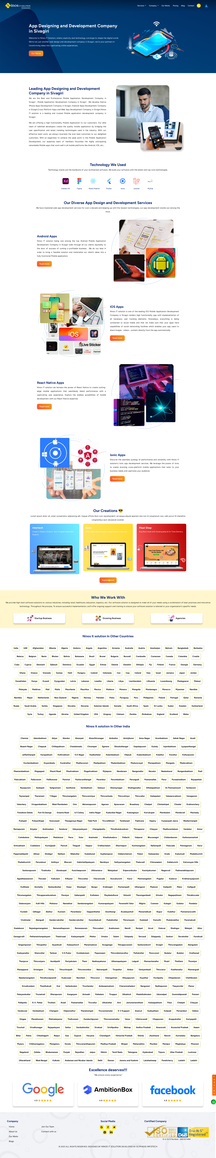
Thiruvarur (161, 969)
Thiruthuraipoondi (48, 978)
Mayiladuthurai (111, 895)
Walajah (188, 928)
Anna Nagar (144, 738)
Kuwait (46, 681)
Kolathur (160, 755)
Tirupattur (117, 969)
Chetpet (148, 804)
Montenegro (151, 689)
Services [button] (141, 6)
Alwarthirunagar (96, 738)
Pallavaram (36, 779)
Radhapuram (161, 986)
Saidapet (40, 788)
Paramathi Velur (126, 903)
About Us (13, 1131)
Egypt (92, 664)
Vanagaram (191, 796)
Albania (52, 648)
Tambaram (191, 788)
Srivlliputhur (113, 1027)
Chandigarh (105, 1035)
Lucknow (192, 1052)
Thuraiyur (192, 961)
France (172, 664)
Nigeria (75, 697)
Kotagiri (167, 903)
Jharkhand (154, 1035)
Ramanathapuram (61, 928)
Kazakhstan (21, 681)
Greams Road (63, 812)
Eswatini (127, 664)
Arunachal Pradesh (179, 1027)
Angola (89, 648)
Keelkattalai (95, 755)
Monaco (123, 689)
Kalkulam (55, 878)
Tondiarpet (125, 821)
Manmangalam (144, 878)
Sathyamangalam (122, 862)
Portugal (174, 697)
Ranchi (167, 1035)
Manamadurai (90, 945)
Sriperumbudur (130, 870)
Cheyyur (154, 829)
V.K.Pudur (66, 953)
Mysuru (20, 1044)
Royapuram (25, 788)
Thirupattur (41, 945)
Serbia (45, 706)
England (160, 714)
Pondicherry (167, 1060)
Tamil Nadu (117, 1052)
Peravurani (154, 953)
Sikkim (104, 1052)
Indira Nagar (95, 812)
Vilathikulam (191, 978)
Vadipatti (167, 887)
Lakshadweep (150, 1060)
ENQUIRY (214, 1085)
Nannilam (80, 978)
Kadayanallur (23, 953)
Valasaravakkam (173, 796)
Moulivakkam (72, 771)
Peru (136, 697)
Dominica (67, 664)
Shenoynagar (116, 788)
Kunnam (61, 912)
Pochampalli (123, 887)
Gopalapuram (140, 746)
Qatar (186, 697)
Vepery (152, 821)
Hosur (69, 887)
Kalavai (161, 928)
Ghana (23, 673)
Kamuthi (157, 920)
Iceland (94, 673)
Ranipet (139, 928)
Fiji (150, 664)
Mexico (97, 689)
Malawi (197, 681)
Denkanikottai (54, 887)
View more (52, 567)
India (16, 648)
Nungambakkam (185, 771)
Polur (169, 1002)
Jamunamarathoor (134, 1002)
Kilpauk (128, 755)
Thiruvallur (140, 796)
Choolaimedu (76, 746)
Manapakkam (154, 763)
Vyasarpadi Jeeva (169, 821)
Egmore (105, 746)
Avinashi (86, 994)
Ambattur (113, 738)
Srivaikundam (28, 986)
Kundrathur (65, 763)
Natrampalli (101, 969)
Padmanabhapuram (185, 870)
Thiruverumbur (84, 969)
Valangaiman (111, 978)
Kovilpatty (158, 978)
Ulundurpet (61, 870)
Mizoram (195, 1044)
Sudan (171, 706)
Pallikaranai (51, 779)
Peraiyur (65, 895)
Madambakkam (118, 763)
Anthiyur (55, 862)
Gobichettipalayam (86, 862)
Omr (75, 804)
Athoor (36, 854)
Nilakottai (74, 854)
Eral (58, 986)
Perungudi (134, 779)
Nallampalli (156, 845)
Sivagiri (159, 945)
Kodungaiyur (133, 812)
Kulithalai (24, 887)
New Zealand (60, 697)
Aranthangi (110, 912)
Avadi (192, 738)
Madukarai (58, 837)
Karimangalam (138, 845)
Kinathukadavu (110, 837)
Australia (129, 648)
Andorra (77, 648)
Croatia (195, 656)
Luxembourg (166, 681)
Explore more (108, 580)
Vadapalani (155, 796)
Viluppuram (157, 1019)
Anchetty (38, 887)
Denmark (40, 664)
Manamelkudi (145, 912)
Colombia (182, 656)
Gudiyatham (153, 1011)
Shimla (141, 1035)
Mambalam (165, 812)
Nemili (127, 928)
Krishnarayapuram (190, 878)
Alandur (66, 738)
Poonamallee (150, 779)
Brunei (103, 656)
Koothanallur (177, 969)
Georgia (184, 664)
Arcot (150, 928)
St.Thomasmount (173, 788)
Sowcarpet (54, 821)
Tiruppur (113, 994)
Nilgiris (142, 903)
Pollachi (126, 837)
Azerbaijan (155, 648)
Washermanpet (190, 821)
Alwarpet (79, 738)
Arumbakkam (161, 738)
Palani (140, 854)
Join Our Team (47, 1126)
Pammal (66, 779)
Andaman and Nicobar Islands (78, 1060)
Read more (44, 264)
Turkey (40, 714)
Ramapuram (19, 829)
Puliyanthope (38, 821)
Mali (48, 689)
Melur (179, 887)
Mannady (194, 812)
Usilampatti (79, 895)
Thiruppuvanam (125, 945)
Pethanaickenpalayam (40, 936)
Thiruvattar (83, 878)
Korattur (173, 755)
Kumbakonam (82, 953)
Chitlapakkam (58, 746)
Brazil (91, 656)
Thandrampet (87, 1011)
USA (96, 714)
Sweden (182, 706)
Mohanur (54, 903)
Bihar (18, 1035)
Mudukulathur (172, 920)
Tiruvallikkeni (108, 821)
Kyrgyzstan (59, 681)
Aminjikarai (128, 738)
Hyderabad (147, 1052)
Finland (160, 664)
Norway (87, 697)
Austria (141, 648)
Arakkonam (114, 928)
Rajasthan (79, 1052)
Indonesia (107, 673)
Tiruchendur (88, 986)
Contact (191, 6)
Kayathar (144, 978)
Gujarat (77, 1035)
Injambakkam (169, 746)
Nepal (29, 697)
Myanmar (180, 689)
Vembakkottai (82, 1027)
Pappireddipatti (21, 854)
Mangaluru (55, 1044)
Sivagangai (107, 945)
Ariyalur (33, 829)
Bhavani (68, 862)
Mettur (93, 936)
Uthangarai (140, 887)
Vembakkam (38, 1011)
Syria (29, 714)
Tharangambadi (143, 895)
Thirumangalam (69, 796)
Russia (16, 706)
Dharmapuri (121, 845)
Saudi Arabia (30, 706)
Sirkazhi (127, 895)
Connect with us (48, 1131)
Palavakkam (20, 779)
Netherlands (43, 697)
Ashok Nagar (179, 738)
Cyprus (28, 664)
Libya (121, 681)
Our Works (166, 6)
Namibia (193, 689)
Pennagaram (186, 845)
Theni (84, 961)
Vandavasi (22, 1011)
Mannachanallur (151, 961)
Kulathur (171, 912)
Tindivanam (73, 1019)
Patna (28, 1035)
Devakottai (183, 936)
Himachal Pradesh (124, 1035)
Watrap (127, 1027)
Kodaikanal (90, 854)
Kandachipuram (91, 1019)
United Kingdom (81, 714)
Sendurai (63, 829)
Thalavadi (140, 862)
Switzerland (197, 706)
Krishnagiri (108, 887)
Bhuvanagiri (153, 837)
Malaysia (23, 689)
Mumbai (153, 1044)
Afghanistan (38, 648)
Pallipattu (22, 1002)
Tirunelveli (40, 994)
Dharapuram (56, 994)
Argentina (102, 648)
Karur (129, 878)
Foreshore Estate (25, 812)
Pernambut (181, 1011)
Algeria (64, 648)
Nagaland (24, 1052)
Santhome (70, 788)
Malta (57, 689)
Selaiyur (101, 788)
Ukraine (64, 714)
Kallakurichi (172, 862)
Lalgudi (135, 961)
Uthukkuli (126, 994)
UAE (25, 648)
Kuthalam (94, 895)
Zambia (133, 714)
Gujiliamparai (106, 854)
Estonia (115, 664)
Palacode (170, 845)
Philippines (148, 697)
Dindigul (48, 854)
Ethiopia (140, 664)
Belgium (32, 656)
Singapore (57, 706)
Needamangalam (27, 978)
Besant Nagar (26, 746)
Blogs (11, 1141)
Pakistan (100, 697)
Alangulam (193, 945)
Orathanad (194, 953)
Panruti (64, 845)
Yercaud (142, 936)
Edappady (156, 936)
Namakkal (67, 903)
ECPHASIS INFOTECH (147, 1146)
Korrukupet (149, 812)
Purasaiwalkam (179, 779)
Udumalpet (161, 994)
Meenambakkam (21, 771)
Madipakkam (100, 763)
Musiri (167, 961)
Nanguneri (145, 986)
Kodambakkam (144, 755)
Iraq (127, 673)
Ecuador (80, 664)
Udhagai (36, 912)
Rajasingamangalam (38, 928)
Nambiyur (104, 862)
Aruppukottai (175, 1019)
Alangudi (40, 920)
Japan (182, 673)
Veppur (88, 845)
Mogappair (39, 771)
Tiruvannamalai (105, 1011)
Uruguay (107, 714)
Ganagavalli (19, 936)
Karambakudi (95, 920)
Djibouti (53, 664)
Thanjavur (23, 961)
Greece (34, 673)
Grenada (47, 673)
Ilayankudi (57, 945)
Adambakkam (40, 738)
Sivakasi (98, 1027)
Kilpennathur (70, 1011)
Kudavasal (66, 978)
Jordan (193, 673)
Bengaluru (195, 1035)
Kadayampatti (77, 936)
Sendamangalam (85, 903)
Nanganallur (137, 771)
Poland (162, 697)
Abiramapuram (89, 804)
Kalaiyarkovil (73, 945)
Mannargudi (193, 969)
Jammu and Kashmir (128, 1060)
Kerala (68, 1044)
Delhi (100, 1060)
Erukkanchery (192, 804)
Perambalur (76, 912)
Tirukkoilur (46, 870)
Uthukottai (107, 1002)
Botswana (79, 656)
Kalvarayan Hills (190, 862)
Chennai (24, 738)
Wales (186, 714)
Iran (118, 673)
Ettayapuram (128, 978)
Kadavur (173, 878)
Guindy (154, 746)
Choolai (177, 804)
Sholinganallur (134, 788)
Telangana (132, 1052)
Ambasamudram (106, 986)
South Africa (132, 706)
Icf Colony (79, 812)
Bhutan (55, 656)
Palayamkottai (23, 994)
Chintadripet (163, 804)
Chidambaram (170, 837)
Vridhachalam (104, 845)
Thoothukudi (45, 986)
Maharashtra (138, 1044)
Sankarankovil (144, 945)
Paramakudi (190, 920)
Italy (148, 673)
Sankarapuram (29, 870)
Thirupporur (139, 829)
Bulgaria (114, 656)
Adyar (54, 738)
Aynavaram (119, 804)
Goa (67, 1035)
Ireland (138, 673)
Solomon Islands (101, 706)
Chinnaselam (156, 862)
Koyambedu (49, 763)
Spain (146, 706)
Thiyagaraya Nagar (73, 821)
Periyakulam (71, 961)
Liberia (110, 681)
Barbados (198, 648)
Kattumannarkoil (190, 837)
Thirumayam (128, 920)
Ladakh (181, 1060)
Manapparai (22, 969)
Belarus (20, 656)
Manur (191, 986)
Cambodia (141, 656)
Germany (197, 664)
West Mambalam (60, 804)
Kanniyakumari (149, 870)
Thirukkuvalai (193, 895)
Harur (199, 845)
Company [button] (153, 6)
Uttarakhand (24, 1060)
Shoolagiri (81, 887)
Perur (70, 837)
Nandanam (122, 771)
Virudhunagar (36, 1027)
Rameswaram (81, 928)
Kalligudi (191, 887)
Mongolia (136, 689)
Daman (111, 1060)
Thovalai (42, 878)
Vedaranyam (25, 903)
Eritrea (103, 664)
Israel (158, 673)
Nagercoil (165, 870)
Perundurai (41, 862)
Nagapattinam (175, 895)
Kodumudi (180, 854)
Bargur (94, 887)
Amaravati (161, 1027)
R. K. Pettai (37, 1002)
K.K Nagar (79, 755)
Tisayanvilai (177, 986)
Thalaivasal (61, 936)
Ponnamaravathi (188, 912)
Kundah (24, 912)
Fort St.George (45, 812)
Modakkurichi (196, 854)
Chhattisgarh (43, 1035)
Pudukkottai (112, 920)
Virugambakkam (39, 804)
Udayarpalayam (79, 829)
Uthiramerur (96, 870)
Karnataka (180, 1035)
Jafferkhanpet (28, 755)
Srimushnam (19, 845)
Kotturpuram (188, 755)
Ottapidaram (174, 978)
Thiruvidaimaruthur (119, 953)
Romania (198, 697)
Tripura (161, 1052)
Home (11, 1126)
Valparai (138, 837)
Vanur (127, 1019)
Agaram (105, 804)
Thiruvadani (98, 928)
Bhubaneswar (52, 1052)
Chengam (53, 1011)
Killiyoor (69, 878)
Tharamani (39, 796)
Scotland (174, 714)
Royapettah (196, 779)
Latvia (73, 681)
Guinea (59, 673)
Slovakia (72, 706)
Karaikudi (198, 936)
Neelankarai (166, 771)
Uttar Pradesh (176, 1052)
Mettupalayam (41, 837)
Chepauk (42, 746)
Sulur (81, 837)
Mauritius (84, 689)
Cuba (16, 664)
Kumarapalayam (106, 903)
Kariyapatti (191, 1019)
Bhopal (124, 1044)
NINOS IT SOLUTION (111, 1146)
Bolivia (67, 656)
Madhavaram (82, 763)
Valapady (128, 936)
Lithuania (150, 681)
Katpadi (167, 1011)
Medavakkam (186, 763)
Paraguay (124, 697)
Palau (111, 697)
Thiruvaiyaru (39, 961)
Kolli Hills (40, 903)
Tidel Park (92, 821)
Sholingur (175, 928)
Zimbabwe (147, 714)
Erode (167, 854)
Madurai (154, 887)
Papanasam (100, 953)
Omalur (104, 936)
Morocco (166, 689)
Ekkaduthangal (121, 746)
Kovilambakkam (31, 763)
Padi (200, 771)
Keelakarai (19, 928)
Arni (119, 1002)
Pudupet (23, 821)
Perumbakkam (117, 779)
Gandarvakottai (56, 920)
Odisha (37, 1052)
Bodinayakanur (99, 961)
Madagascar (183, 681)
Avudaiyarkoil (127, 912)
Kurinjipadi (50, 845)
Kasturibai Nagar (114, 812)
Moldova (110, 689)
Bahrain (168, 648)
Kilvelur (159, 895)
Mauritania (70, 689)
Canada (169, 656)
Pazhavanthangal (83, 779)
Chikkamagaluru (36, 1044)
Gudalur (180, 903)
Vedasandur (153, 854)
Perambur (101, 779)
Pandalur (193, 903)
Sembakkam (86, 788)
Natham (61, 854)
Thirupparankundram (46, 895)
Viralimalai (25, 920)
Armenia (116, 648)
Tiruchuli (20, 1027)
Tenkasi (53, 953)
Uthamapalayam (119, 961)
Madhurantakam (170, 829)
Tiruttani (51, 1002)
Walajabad (113, 870)
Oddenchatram (125, 854)
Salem (116, 936)
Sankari (169, 936)
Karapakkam (46, 755)
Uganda (52, 714)
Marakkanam (37, 1019)
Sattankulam (71, 986)
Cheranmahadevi (127, 986)
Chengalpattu (98, 829)
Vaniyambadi (145, 969)
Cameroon (155, 656)
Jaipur (92, 1052)
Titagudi (76, 845)
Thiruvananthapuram (85, 1044)
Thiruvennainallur (112, 1019)
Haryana (90, 1035)
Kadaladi (144, 920)
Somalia (117, 706)
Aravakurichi (116, 878)
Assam (197, 1027)
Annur (199, 829)
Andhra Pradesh (143, 1027)
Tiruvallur (92, 1002)
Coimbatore (23, 837)
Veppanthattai (93, 912)
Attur (199, 928)
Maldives (36, 689)
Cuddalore (35, 845)
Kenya (34, 681)
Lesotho (98, 681)
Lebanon (85, 681)
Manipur (166, 1044)
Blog (183, 6)
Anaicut (138, 1011)
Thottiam (179, 961)
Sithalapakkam (153, 788)
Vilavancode (99, 878)
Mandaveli (180, 812)
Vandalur (187, 829)
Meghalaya (180, 1044)
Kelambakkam (112, 755)
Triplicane (139, 821)
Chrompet (92, 746)
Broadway (134, 804)
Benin (44, 656)
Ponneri (195, 994)
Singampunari (24, 945)
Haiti (70, 673)
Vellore (195, 1011)
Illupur (159, 912)
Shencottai (39, 953)
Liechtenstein (135, 681)
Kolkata (56, 1060)
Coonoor (154, 903)
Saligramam (55, 788)
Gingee (23, 1019)
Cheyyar (194, 1002)
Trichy (51, 969)
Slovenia (85, 706)
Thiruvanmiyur (88, 796)
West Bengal (41, 1060)
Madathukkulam (143, 994)
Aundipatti (55, 961)
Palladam (99, 994)
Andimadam (48, 829)
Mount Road (55, 771)
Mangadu (170, 763)
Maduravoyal (137, 763)
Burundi (127, 656)
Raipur (57, 1035)
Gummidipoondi (179, 994)
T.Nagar (53, 796)
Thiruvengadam (175, 945)
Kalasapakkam (155, 1002)
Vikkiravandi (141, 1019)
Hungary (81, 673)
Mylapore (107, 771)
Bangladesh (183, 648)
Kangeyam (72, 994)
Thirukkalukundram (119, 829)
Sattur (68, 1027)
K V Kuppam (124, 1011)
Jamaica (170, 673)
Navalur (152, 771)
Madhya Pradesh (108, 1044)
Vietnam (120, 714)
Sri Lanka (158, 706)
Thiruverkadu (106, 796)
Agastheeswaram (25, 878)
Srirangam (38, 969)
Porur (164, 779)
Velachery (21, 804)
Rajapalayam (54, 1027)
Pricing (175, 6)
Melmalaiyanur (55, 1019)
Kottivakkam (64, 755)
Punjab (66, 1052)
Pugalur (160, 878)
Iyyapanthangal (188, 746)
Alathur (49, 912)
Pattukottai (139, 953)
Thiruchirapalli (65, 969)
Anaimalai (93, 837)
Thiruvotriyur (124, 796)
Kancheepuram (79, 870)
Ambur (130, 969)
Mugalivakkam (91, 771)
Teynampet (24, 796)
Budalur (168, 953)
